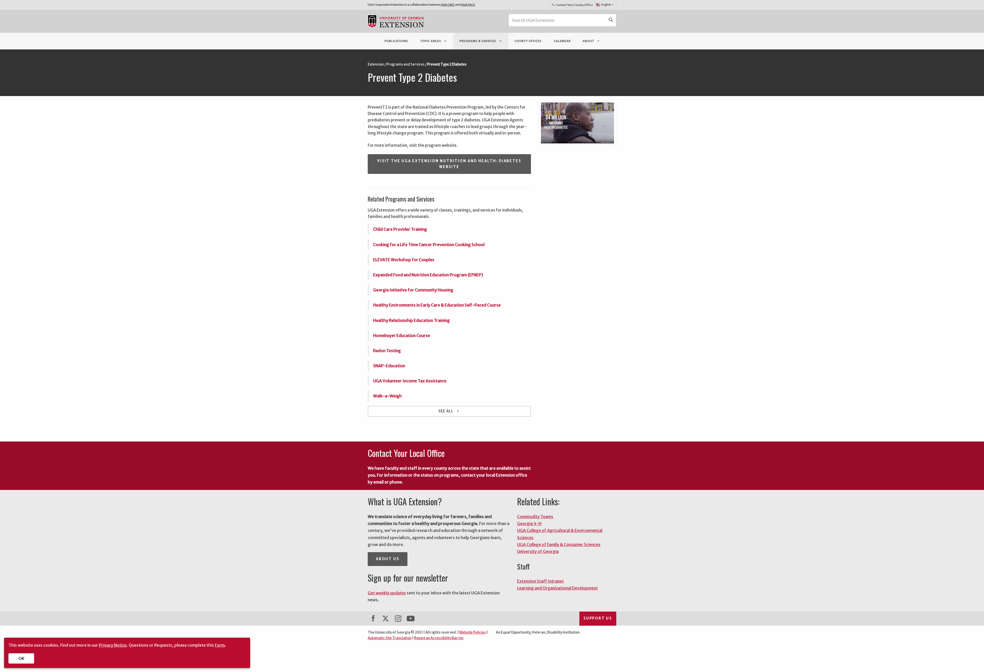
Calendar (562, 41)
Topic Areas (433, 41)
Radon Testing (387, 350)
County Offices (528, 41)
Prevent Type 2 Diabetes (447, 64)
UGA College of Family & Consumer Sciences (558, 544)
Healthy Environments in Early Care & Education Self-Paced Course (437, 305)
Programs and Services (405, 64)
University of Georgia (538, 551)
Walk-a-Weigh (387, 395)
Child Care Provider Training (400, 229)
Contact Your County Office (572, 5)
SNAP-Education (389, 365)
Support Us (597, 618)
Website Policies (472, 632)
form (220, 645)
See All (449, 411)
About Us (387, 559)
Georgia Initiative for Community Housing (413, 289)
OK (21, 658)
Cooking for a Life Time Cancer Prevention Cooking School (429, 244)
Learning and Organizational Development (557, 588)
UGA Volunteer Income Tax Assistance (409, 380)
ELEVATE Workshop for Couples (403, 259)
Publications (396, 41)
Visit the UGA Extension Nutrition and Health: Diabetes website (449, 164)
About (591, 41)
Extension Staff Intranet (540, 581)
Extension (376, 64)
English (607, 4)
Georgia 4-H (529, 523)
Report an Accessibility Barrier (439, 638)
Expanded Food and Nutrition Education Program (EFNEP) (428, 274)
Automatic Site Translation (390, 638)
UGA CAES (448, 4)
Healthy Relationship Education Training (411, 320)
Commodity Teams (535, 516)
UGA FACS (468, 4)
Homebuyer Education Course (401, 335)
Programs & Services (481, 41)
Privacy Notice (113, 645)
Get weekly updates (387, 592)
